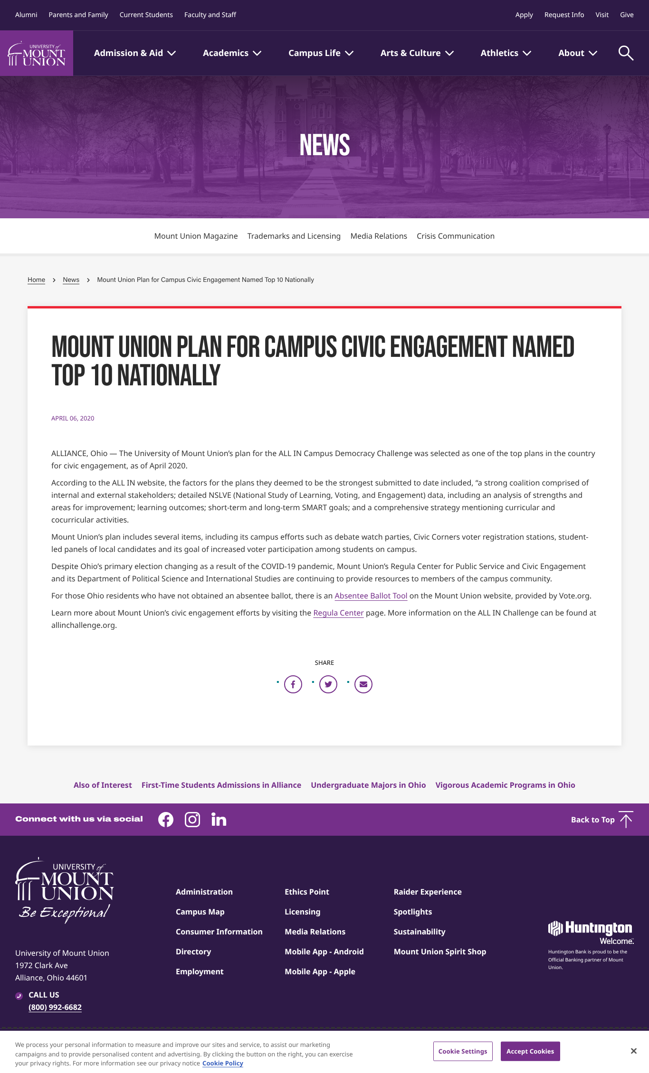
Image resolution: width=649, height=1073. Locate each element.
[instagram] (192, 819)
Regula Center (338, 612)
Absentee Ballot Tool (371, 595)
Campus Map (200, 911)
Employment (200, 971)
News (71, 279)
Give (627, 14)
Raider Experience (428, 891)
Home (36, 279)
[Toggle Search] (626, 53)
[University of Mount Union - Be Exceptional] (64, 891)
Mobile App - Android (324, 951)
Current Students (146, 14)
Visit (602, 14)
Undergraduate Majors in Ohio (368, 785)
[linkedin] (219, 819)
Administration (204, 891)
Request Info (564, 14)
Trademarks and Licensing (294, 236)
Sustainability (420, 931)
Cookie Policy (222, 1063)
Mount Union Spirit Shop (440, 951)
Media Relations (378, 236)
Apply (524, 14)
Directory (193, 951)
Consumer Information (219, 931)
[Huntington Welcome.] (591, 932)
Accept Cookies (530, 1050)
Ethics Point (307, 891)
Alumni (26, 14)
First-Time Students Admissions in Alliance (221, 785)
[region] (324, 1052)
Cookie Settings (463, 1050)
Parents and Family (78, 14)
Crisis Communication (456, 236)
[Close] (633, 1050)
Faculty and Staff (210, 14)
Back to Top (593, 819)
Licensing (302, 911)
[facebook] (165, 819)
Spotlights (413, 911)
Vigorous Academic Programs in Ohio (505, 785)
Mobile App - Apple (320, 971)
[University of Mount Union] (36, 53)
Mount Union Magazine (196, 236)
